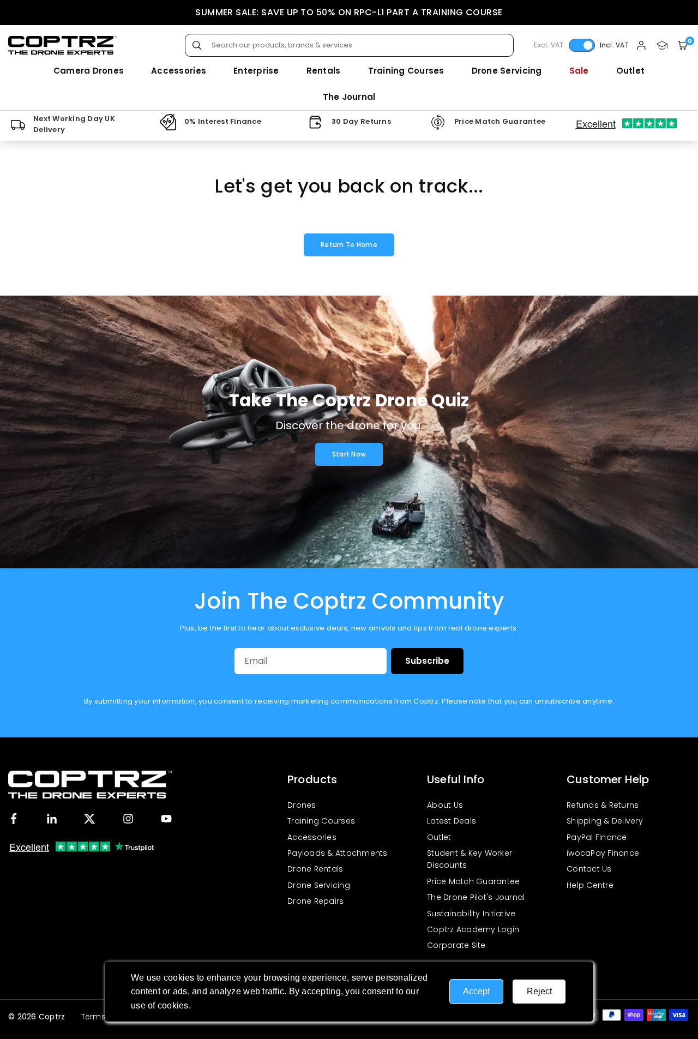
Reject (539, 991)
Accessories (178, 70)
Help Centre (590, 885)
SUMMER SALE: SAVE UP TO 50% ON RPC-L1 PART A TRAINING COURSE (349, 12)
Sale (579, 70)
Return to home (349, 244)
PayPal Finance (597, 837)
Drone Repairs (315, 901)
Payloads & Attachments (337, 853)
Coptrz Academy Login (473, 929)
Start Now (349, 454)
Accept (476, 991)
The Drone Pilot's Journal (476, 897)
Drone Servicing (507, 70)
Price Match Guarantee (473, 881)
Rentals (323, 70)
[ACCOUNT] (641, 45)
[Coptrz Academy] (662, 45)
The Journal (349, 97)
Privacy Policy (221, 1005)
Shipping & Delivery (605, 820)
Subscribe (427, 660)
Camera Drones (88, 70)
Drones (301, 805)
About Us (445, 805)
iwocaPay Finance (603, 853)
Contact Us (589, 868)
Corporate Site (456, 945)
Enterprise (256, 70)
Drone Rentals (315, 868)
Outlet (630, 70)
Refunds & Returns (603, 805)
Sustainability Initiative (471, 913)
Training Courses (406, 70)
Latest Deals (451, 820)
